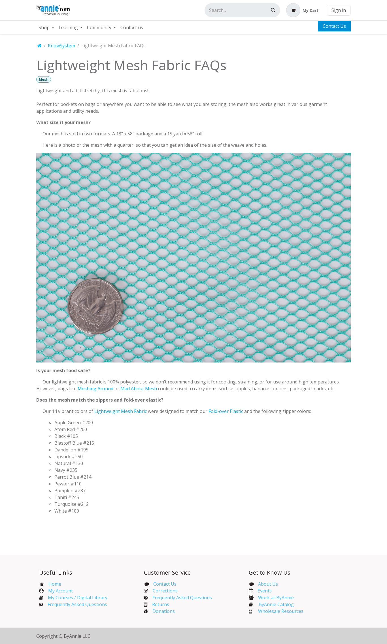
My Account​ (60, 591)
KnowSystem (61, 45)
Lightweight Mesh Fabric (120, 411)
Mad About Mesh (138, 388)
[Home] (39, 45)
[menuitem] (46, 27)
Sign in (338, 10)
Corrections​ (165, 591)
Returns (160, 604)
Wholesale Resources (280, 611)
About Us (268, 584)
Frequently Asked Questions (77, 604)
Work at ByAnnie (276, 597)
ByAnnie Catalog (276, 604)
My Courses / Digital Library (75, 597)
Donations (163, 611)
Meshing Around (95, 388)
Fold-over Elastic (226, 411)
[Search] (273, 10)
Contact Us (334, 26)
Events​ (265, 591)
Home (54, 584)
